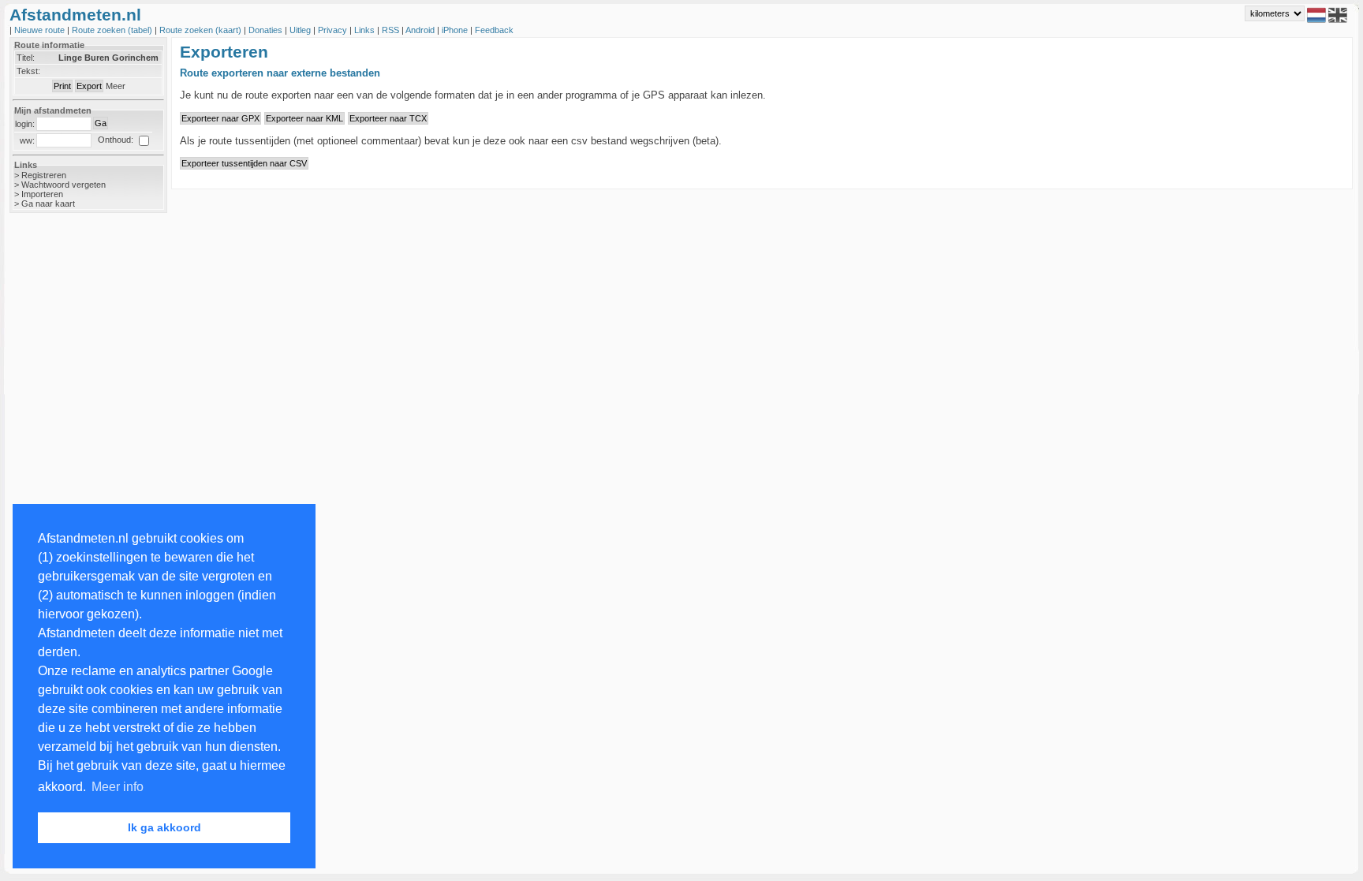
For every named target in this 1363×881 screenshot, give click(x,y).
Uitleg (301, 30)
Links (365, 30)
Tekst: (28, 71)
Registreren (43, 175)
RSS (391, 30)
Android (421, 30)
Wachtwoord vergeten (63, 184)
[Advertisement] (72, 474)
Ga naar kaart (48, 203)
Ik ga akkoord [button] (164, 827)
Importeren (42, 194)
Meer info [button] (117, 786)
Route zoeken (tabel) (113, 30)
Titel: (26, 57)
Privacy (333, 30)
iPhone (456, 30)
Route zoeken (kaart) (201, 30)
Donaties (266, 30)
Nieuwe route (40, 30)
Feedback (494, 30)
